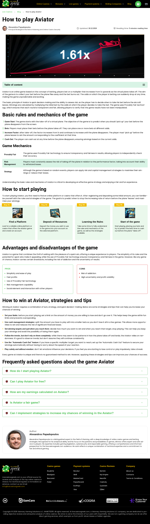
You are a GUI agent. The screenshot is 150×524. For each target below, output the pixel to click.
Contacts (130, 474)
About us (129, 471)
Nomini (102, 471)
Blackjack (51, 474)
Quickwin (103, 486)
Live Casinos (7, 12)
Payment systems (92, 4)
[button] (75, 371)
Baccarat (51, 478)
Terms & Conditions (134, 478)
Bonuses (59, 4)
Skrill (75, 474)
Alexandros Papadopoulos (19, 27)
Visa (75, 489)
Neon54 (103, 478)
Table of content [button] (13, 84)
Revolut (76, 471)
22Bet (102, 489)
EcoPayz (76, 486)
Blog (129, 4)
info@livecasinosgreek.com (13, 486)
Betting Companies (113, 4)
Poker (49, 482)
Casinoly (103, 482)
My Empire (104, 474)
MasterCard (78, 478)
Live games (74, 4)
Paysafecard (78, 482)
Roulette (50, 471)
